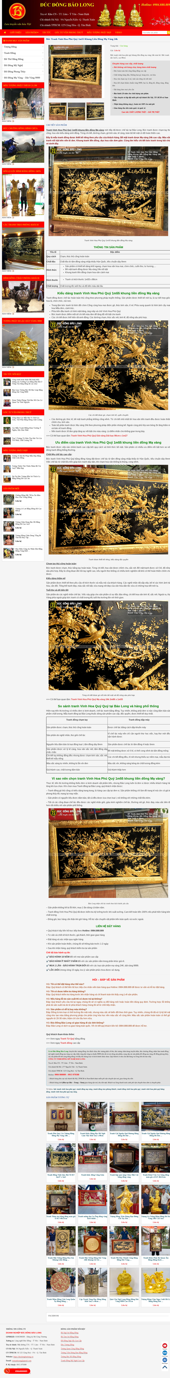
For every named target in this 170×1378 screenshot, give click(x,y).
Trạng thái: (114, 46)
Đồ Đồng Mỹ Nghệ (13, 65)
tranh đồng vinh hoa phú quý (128, 1089)
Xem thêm (6, 121)
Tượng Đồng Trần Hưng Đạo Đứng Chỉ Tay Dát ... (124, 1217)
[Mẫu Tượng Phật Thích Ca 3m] (23, 104)
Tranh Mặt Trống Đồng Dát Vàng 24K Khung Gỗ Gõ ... (92, 1259)
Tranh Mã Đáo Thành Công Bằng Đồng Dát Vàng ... (124, 1259)
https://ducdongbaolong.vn (23, 1357)
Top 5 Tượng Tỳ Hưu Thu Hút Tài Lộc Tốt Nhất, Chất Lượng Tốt (27, 439)
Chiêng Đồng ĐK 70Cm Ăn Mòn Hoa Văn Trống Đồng (27, 496)
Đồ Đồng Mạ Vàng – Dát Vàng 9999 (22, 77)
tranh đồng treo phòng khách (105, 1089)
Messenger (165, 1363)
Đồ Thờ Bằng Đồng (13, 59)
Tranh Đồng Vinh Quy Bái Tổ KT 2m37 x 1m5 (61, 1176)
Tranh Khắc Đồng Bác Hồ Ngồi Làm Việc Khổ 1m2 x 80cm (92, 1134)
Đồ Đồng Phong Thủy (15, 71)
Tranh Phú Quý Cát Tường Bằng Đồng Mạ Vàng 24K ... (61, 1134)
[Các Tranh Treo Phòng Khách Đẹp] (23, 249)
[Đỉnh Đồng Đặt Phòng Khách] (23, 296)
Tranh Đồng (10, 53)
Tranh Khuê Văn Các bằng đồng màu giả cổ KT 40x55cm (156, 1176)
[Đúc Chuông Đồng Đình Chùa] (23, 147)
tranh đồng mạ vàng (84, 1089)
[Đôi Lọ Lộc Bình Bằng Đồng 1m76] (23, 195)
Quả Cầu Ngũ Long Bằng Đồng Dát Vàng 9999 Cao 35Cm (124, 1300)
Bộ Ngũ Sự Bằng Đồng (69, 1333)
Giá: (112, 51)
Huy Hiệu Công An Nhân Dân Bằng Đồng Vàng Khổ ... (28, 550)
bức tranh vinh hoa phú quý (65, 1089)
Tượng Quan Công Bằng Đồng (72, 1349)
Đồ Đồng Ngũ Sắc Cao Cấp (71, 1341)
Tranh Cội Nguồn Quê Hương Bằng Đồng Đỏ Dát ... (124, 1134)
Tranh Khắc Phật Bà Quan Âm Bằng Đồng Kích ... (156, 1259)
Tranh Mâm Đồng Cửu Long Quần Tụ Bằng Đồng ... (61, 1300)
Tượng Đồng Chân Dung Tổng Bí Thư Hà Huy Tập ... (28, 537)
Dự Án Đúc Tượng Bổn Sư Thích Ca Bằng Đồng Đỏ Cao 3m (26, 477)
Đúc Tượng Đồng (67, 1345)
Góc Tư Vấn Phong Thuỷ (69, 32)
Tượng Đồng (10, 46)
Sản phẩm (31, 32)
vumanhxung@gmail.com (21, 1361)
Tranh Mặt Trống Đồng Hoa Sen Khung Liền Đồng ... (61, 1259)
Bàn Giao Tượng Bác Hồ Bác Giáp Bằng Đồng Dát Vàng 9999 (27, 391)
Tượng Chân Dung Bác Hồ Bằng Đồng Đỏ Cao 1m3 (27, 523)
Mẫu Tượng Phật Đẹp (99, 32)
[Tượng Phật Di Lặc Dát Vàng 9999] (23, 345)
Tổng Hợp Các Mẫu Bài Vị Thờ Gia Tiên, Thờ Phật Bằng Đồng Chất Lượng (27, 419)
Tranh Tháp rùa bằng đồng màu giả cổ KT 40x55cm (60, 1217)
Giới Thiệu (16, 32)
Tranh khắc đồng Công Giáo (92, 1175)
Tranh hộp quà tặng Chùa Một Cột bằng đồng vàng (124, 1176)
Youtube (164, 1349)
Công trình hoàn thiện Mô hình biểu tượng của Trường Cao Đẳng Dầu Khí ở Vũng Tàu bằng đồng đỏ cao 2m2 (27, 382)
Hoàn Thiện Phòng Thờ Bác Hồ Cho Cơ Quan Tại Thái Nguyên (27, 401)
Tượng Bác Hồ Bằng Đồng (71, 1357)
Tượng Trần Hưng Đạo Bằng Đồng (74, 1353)
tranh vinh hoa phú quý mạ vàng (64, 1092)
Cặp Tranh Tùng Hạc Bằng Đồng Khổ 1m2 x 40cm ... (92, 1300)
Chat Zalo (165, 1356)
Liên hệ (117, 51)
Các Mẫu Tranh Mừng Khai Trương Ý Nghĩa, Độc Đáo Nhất (26, 429)
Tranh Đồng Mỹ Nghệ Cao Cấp (72, 1361)
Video (118, 32)
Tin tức (46, 32)
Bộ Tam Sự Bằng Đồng (69, 1337)
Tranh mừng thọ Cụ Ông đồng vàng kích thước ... (92, 1217)
